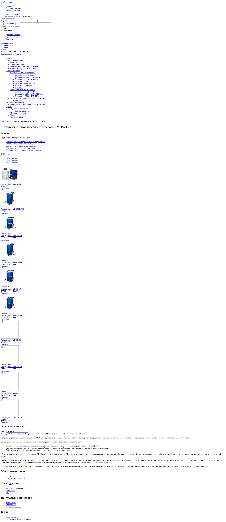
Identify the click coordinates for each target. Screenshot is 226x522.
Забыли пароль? (13, 24)
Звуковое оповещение (14, 60)
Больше (19, 88)
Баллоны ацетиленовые (24, 75)
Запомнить (7, 31)
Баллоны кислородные (24, 85)
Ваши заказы (11, 503)
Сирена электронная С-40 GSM (23, 69)
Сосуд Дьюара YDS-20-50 (11, 316)
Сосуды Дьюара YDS (14, 117)
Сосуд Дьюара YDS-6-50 (11, 185)
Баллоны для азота (22, 81)
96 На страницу (12, 162)
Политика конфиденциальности (18, 519)
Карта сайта (10, 491)
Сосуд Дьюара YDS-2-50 (11, 340)
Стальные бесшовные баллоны (22, 73)
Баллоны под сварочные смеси (27, 77)
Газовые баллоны (13, 71)
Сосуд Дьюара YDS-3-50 (11, 289)
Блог (7, 493)
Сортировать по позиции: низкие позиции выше (25, 142)
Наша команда (11, 517)
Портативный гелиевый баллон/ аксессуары (28, 105)
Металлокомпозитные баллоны (22, 90)
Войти (3, 19)
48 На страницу (12, 160)
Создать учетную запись (10, 26)
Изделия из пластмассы (19, 109)
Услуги (13, 115)
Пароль (4, 24)
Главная (4, 121)
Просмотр (5, 189)
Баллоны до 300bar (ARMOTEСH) (29, 94)
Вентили (18, 100)
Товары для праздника (15, 102)
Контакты (10, 39)
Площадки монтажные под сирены (24, 66)
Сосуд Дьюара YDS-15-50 (11, 367)
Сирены (13, 62)
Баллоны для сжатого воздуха (27, 79)
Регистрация (11, 19)
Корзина (4, 47)
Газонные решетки (22, 111)
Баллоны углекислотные (25, 83)
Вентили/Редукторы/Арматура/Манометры (27, 98)
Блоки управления (17, 64)
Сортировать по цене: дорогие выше (20, 148)
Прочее (9, 107)
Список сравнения (13, 8)
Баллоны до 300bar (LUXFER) (27, 96)
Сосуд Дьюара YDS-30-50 (11, 262)
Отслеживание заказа (9, 16)
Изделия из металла (18, 113)
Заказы (8, 6)
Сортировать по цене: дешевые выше (21, 146)
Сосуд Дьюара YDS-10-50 (11, 418)
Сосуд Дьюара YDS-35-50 (11, 236)
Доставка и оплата (13, 35)
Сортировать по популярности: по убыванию (24, 150)
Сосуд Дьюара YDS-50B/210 (12, 209)
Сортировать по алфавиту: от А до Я (20, 144)
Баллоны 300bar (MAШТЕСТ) (27, 92)
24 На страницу (12, 158)
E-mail (3, 21)
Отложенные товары (14, 10)
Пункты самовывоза (14, 37)
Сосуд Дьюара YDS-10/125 (11, 393)
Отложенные (11, 505)
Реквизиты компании (14, 488)
